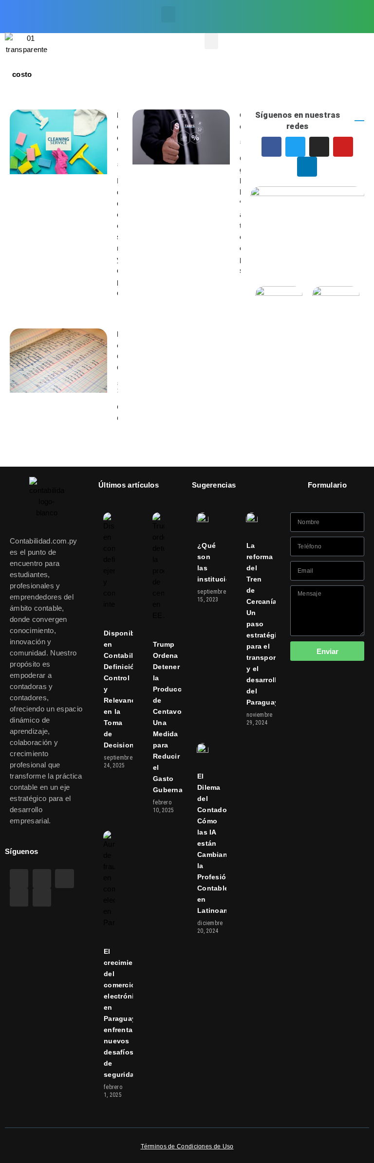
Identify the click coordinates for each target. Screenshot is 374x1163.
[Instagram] (337, 8)
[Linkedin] (326, 25)
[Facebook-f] (295, 8)
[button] (168, 14)
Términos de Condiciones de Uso (187, 1146)
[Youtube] (357, 8)
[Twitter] (316, 8)
